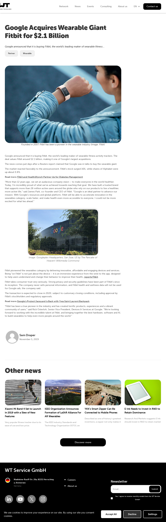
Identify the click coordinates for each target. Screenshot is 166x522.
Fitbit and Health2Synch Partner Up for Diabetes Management (50, 177)
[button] (136, 6)
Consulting (106, 6)
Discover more (83, 442)
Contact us (152, 6)
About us (122, 6)
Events (90, 6)
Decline (132, 514)
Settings (152, 514)
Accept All (111, 514)
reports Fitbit (91, 277)
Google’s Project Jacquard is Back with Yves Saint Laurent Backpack (53, 301)
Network (63, 6)
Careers (72, 479)
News (78, 6)
